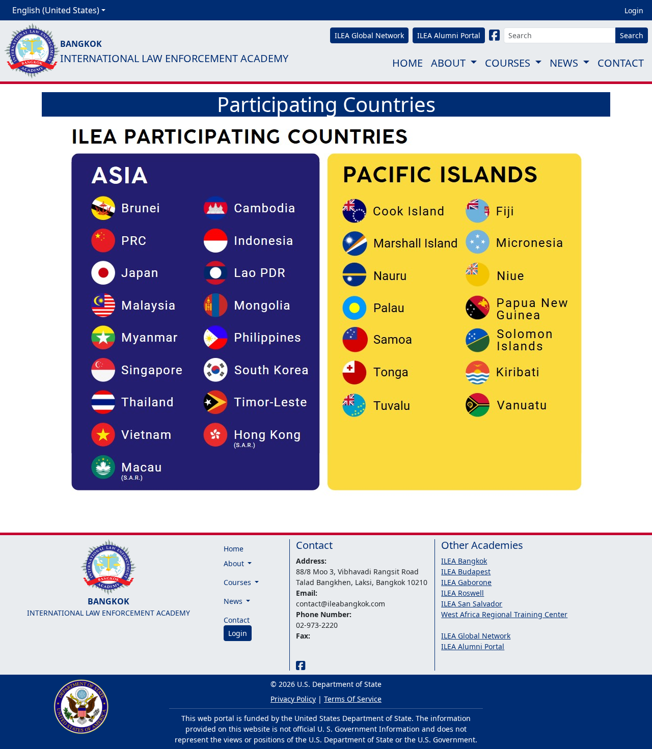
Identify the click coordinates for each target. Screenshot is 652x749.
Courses (507, 63)
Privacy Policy (293, 699)
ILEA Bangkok (464, 561)
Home (407, 63)
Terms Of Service (353, 699)
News (564, 63)
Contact (620, 63)
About (448, 63)
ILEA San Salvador (471, 603)
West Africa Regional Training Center (504, 614)
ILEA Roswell (462, 593)
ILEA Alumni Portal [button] (448, 35)
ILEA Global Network (475, 636)
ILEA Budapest (466, 571)
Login (633, 10)
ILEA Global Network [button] (369, 35)
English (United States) (55, 10)
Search (631, 35)
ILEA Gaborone (466, 582)
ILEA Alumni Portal (472, 646)
